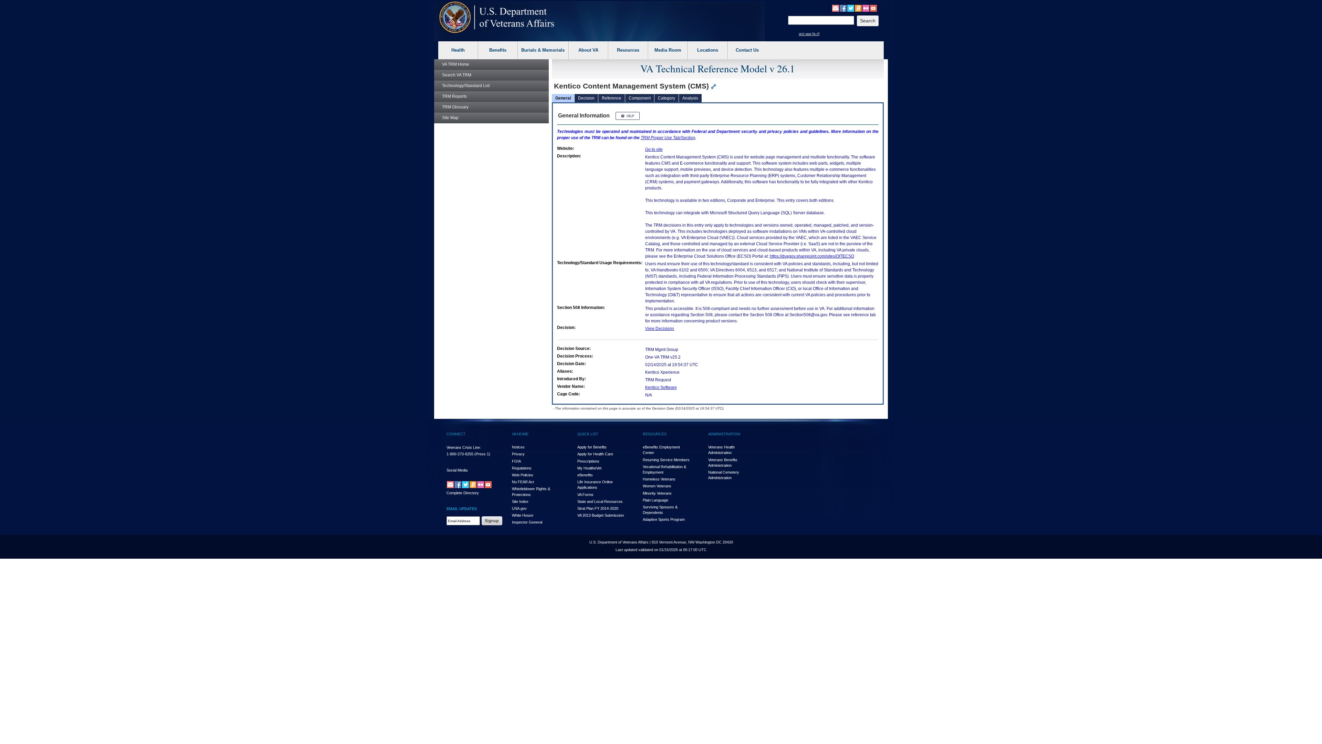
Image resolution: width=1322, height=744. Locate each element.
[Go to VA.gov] (497, 17)
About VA (588, 50)
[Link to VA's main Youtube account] (873, 8)
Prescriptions (588, 461)
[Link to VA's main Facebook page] (843, 8)
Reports (454, 96)
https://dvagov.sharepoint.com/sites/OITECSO (812, 256)
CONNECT (456, 434)
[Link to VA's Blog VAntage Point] (858, 8)
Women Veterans (657, 486)
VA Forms (585, 495)
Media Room (667, 50)
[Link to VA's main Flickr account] (866, 8)
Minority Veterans (657, 493)
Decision (586, 98)
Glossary (455, 107)
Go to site (654, 149)
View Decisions (659, 328)
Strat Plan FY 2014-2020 (597, 508)
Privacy (518, 454)
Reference (611, 98)
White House (522, 515)
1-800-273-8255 (460, 454)
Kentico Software (661, 387)
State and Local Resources (600, 501)
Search (456, 75)
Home (455, 64)
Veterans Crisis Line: (464, 447)
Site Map (450, 117)
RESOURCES (655, 434)
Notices (518, 447)
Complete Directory (463, 493)
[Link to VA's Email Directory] (835, 8)
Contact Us (747, 50)
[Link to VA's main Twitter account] (850, 8)
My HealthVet (589, 468)
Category (666, 98)
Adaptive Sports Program (664, 519)
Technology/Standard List (466, 85)
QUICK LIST (587, 434)
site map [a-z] (809, 34)
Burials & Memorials (543, 50)
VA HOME (520, 434)
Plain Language (655, 500)
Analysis (690, 98)
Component (640, 98)
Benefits (497, 50)
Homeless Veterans (659, 479)
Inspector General (527, 522)
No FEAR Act (523, 482)
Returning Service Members (666, 460)
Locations (707, 50)
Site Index (520, 501)
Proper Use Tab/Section (668, 137)
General (563, 98)
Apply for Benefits (592, 447)
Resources (628, 50)
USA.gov (519, 508)
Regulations (522, 468)
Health (458, 50)
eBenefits (585, 475)
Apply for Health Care (595, 454)
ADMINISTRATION (724, 434)
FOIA (516, 461)
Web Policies (522, 475)
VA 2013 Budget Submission (600, 515)
